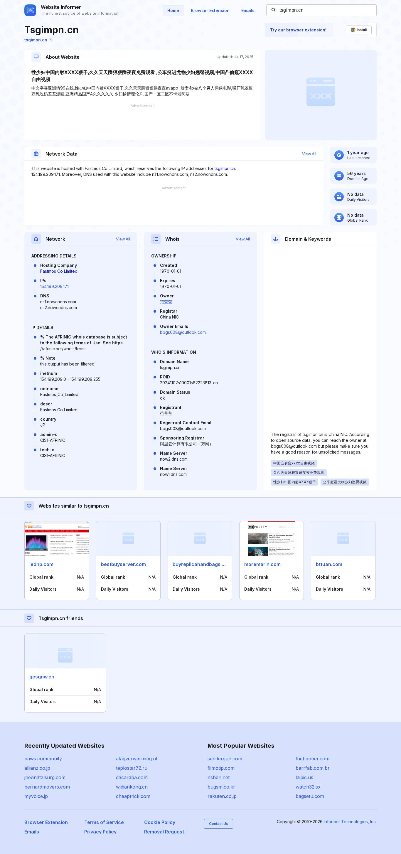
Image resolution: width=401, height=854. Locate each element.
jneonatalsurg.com (44, 777)
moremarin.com (262, 564)
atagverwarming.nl (136, 759)
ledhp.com (41, 564)
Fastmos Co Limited (58, 271)
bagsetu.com (310, 796)
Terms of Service (104, 822)
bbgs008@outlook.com (183, 332)
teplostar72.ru (131, 768)
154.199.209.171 (54, 286)
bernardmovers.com (47, 787)
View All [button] (309, 153)
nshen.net (219, 777)
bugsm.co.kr (221, 787)
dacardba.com (132, 777)
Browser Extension (210, 10)
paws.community (43, 759)
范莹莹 (166, 301)
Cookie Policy (159, 822)
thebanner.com (312, 759)
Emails (248, 10)
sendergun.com (225, 759)
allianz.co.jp (37, 768)
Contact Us (218, 823)
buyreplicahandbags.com (202, 564)
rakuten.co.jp (222, 796)
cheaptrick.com (133, 796)
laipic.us (304, 777)
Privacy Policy (100, 832)
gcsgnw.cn (41, 677)
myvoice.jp (36, 796)
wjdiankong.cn (132, 787)
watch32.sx (308, 787)
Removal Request (164, 832)
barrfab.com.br (313, 768)
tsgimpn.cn (35, 39)
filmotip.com (221, 768)
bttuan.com (329, 564)
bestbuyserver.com (123, 564)
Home (173, 10)
